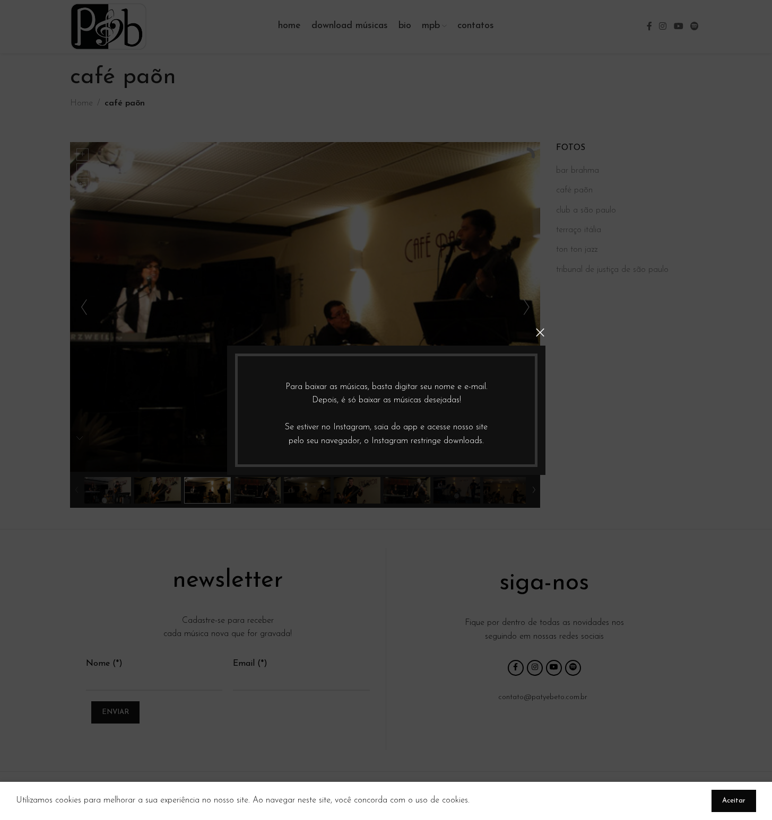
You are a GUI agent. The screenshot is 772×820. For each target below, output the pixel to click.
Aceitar (733, 800)
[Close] (540, 332)
